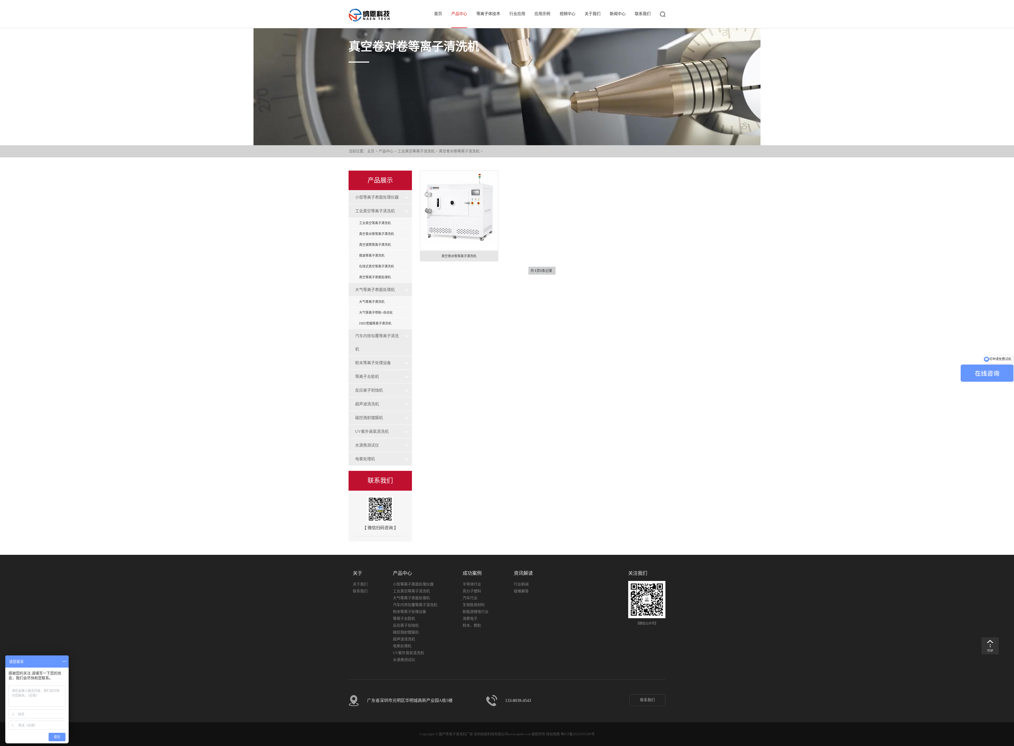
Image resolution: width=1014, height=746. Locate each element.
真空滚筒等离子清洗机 (375, 245)
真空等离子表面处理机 (375, 277)
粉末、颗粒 (472, 625)
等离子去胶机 (367, 376)
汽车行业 (470, 598)
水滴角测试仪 (367, 445)
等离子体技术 (488, 14)
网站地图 (553, 734)
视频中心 (567, 14)
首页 (438, 14)
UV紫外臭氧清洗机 (372, 431)
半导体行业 (472, 584)
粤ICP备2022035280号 (578, 734)
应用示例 (542, 14)
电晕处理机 (365, 459)
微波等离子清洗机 (371, 255)
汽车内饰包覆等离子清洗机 (377, 342)
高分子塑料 (472, 591)
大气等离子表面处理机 (375, 290)
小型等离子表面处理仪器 (377, 197)
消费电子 (470, 619)
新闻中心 (618, 14)
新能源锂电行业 (476, 612)
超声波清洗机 (367, 404)
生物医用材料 (474, 605)
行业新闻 (521, 584)
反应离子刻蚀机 (369, 390)
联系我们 (643, 14)
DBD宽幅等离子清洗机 (375, 323)
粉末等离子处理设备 (373, 363)
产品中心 (459, 14)
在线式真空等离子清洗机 (376, 266)
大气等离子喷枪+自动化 (376, 313)
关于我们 (592, 14)
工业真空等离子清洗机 (416, 151)
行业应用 (517, 14)
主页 (370, 151)
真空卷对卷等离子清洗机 (459, 151)
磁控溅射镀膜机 (369, 418)
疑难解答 (521, 591)
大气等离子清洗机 (371, 302)
